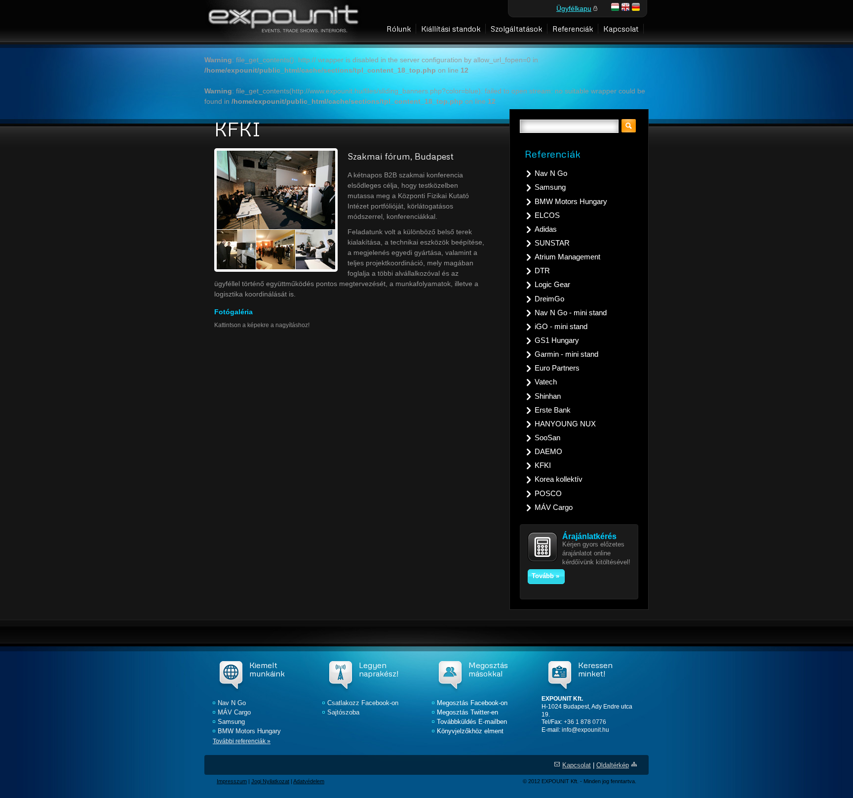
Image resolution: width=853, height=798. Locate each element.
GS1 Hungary (557, 340)
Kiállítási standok (451, 28)
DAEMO (548, 451)
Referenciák (572, 28)
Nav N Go (551, 173)
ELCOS (547, 215)
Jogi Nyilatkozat (270, 781)
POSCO (548, 493)
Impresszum (232, 781)
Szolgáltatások (517, 28)
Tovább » (545, 576)
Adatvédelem (308, 781)
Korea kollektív (558, 479)
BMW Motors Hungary (571, 201)
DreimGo (549, 298)
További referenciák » (242, 741)
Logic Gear (552, 284)
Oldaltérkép (612, 765)
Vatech (546, 382)
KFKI (543, 465)
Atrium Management (567, 256)
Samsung (550, 187)
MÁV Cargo (554, 507)
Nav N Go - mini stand (571, 312)
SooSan (547, 437)
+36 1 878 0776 (585, 721)
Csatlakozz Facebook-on (362, 703)
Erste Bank (553, 410)
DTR (542, 270)
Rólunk (399, 28)
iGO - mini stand (561, 326)
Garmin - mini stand (566, 354)
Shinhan (548, 396)
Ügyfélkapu (573, 8)
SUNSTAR (552, 243)
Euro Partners (557, 368)
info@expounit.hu (585, 729)
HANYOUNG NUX (565, 424)
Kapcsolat (621, 28)
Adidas (546, 229)
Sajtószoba (343, 712)
